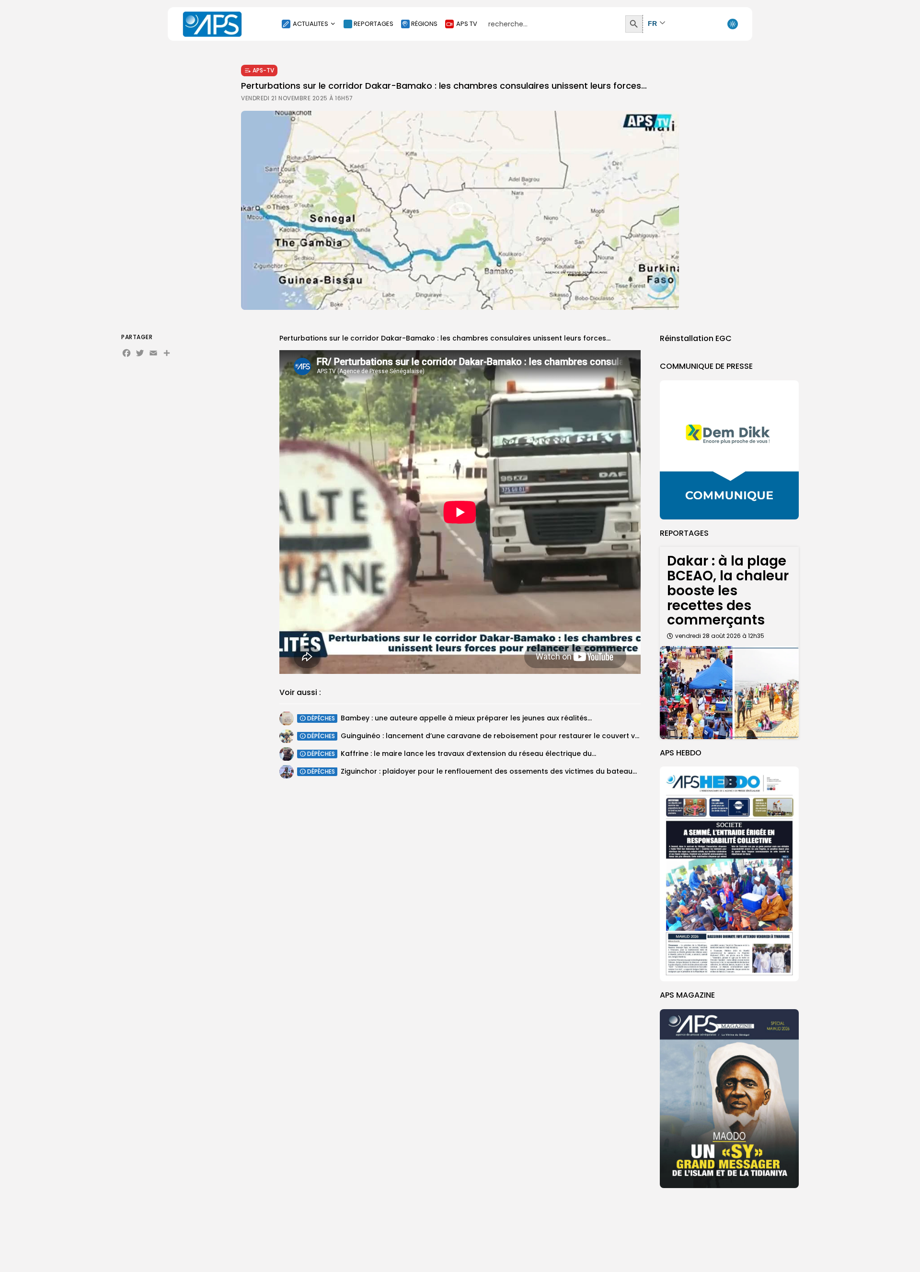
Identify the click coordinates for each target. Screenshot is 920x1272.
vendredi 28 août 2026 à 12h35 (719, 636)
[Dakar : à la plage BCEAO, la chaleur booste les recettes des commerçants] (729, 692)
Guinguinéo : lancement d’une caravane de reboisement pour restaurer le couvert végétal (499, 736)
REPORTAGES (373, 23)
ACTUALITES (310, 23)
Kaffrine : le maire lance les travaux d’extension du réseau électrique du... (468, 753)
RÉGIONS (424, 23)
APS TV (466, 23)
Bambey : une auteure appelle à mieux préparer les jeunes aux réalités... (466, 718)
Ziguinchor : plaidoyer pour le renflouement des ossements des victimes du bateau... (489, 771)
